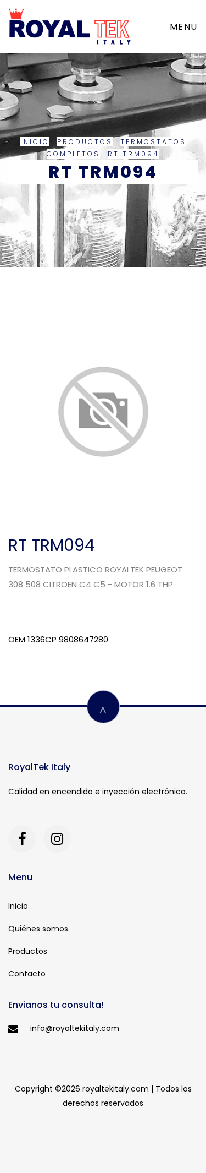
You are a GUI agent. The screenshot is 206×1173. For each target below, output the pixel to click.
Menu (184, 26)
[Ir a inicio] (69, 27)
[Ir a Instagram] (57, 839)
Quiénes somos (38, 928)
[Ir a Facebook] (22, 839)
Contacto (27, 973)
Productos (85, 141)
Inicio (34, 141)
